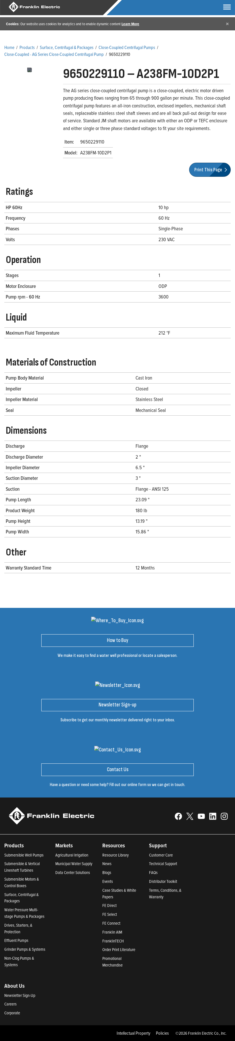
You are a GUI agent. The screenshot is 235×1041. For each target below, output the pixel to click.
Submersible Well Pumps (24, 855)
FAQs (153, 872)
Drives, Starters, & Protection (18, 928)
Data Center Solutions (72, 872)
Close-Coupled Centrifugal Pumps (127, 47)
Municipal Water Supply (73, 864)
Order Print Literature (118, 949)
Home (9, 47)
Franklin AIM (112, 932)
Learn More (130, 24)
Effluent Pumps (16, 940)
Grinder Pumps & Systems (24, 949)
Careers (10, 1004)
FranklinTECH (113, 941)
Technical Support (163, 864)
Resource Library (115, 855)
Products (27, 47)
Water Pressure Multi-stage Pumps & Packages (24, 913)
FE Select (109, 914)
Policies (162, 1033)
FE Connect (111, 923)
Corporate (12, 1013)
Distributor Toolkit (163, 881)
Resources (113, 845)
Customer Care (161, 855)
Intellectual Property (133, 1033)
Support (158, 845)
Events (107, 881)
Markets (64, 845)
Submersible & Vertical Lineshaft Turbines (22, 867)
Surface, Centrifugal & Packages (66, 47)
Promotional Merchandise (112, 961)
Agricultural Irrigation (71, 855)
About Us (14, 986)
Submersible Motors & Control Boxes (21, 882)
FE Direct (109, 905)
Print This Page (208, 169)
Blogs (106, 872)
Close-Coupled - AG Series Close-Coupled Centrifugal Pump (54, 54)
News (106, 864)
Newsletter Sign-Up (19, 995)
